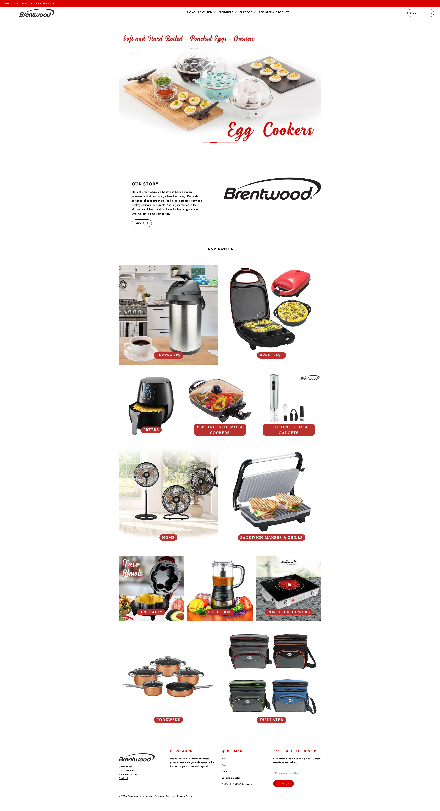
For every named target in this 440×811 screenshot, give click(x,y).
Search (225, 765)
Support (246, 12)
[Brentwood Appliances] (36, 12)
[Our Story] (272, 188)
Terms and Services (165, 796)
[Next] (316, 85)
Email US (123, 778)
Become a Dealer (231, 778)
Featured (205, 12)
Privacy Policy (184, 796)
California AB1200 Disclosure (237, 784)
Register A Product (274, 12)
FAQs (224, 758)
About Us (141, 223)
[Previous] (123, 85)
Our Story (145, 184)
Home (191, 12)
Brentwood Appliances (140, 796)
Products (226, 12)
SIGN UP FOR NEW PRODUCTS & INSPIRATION (28, 3)
